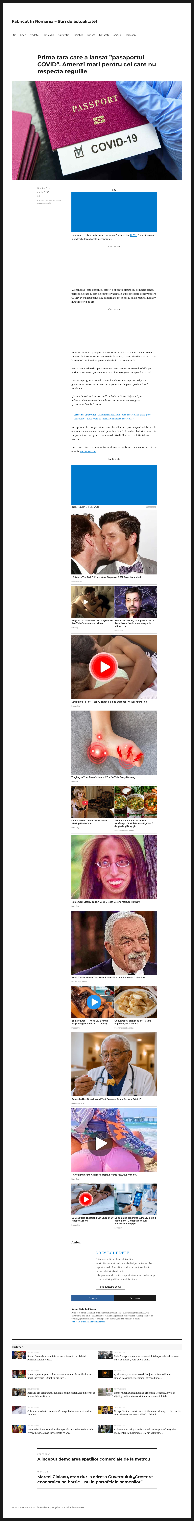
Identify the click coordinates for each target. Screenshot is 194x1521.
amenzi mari (43, 200)
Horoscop (130, 35)
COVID (133, 235)
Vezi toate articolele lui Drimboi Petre (88, 1322)
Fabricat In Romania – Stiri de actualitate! (54, 21)
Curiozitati (64, 35)
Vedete (34, 35)
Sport (23, 35)
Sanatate (104, 35)
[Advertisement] (114, 212)
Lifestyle (78, 35)
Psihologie (48, 35)
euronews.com (88, 451)
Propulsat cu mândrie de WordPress (68, 1507)
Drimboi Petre (113, 1253)
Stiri (14, 35)
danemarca (55, 200)
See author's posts (110, 1286)
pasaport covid (44, 203)
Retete (91, 35)
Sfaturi (117, 35)
